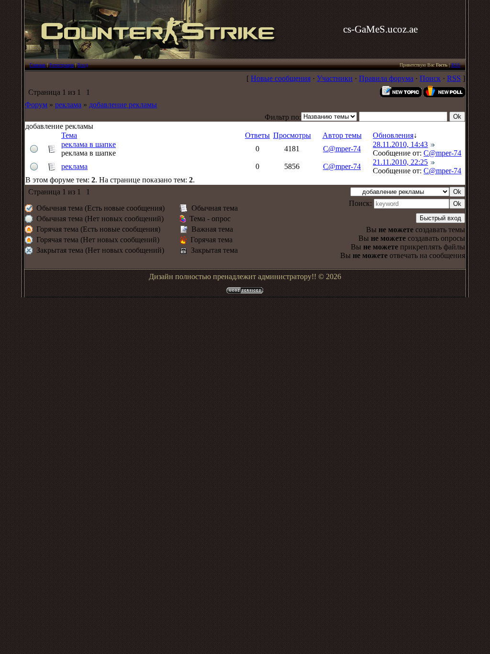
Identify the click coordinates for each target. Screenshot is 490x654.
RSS (455, 65)
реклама (68, 105)
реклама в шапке (88, 144)
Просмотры (292, 135)
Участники (335, 78)
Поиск (430, 78)
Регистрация (61, 65)
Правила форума (386, 78)
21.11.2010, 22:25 (400, 162)
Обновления (393, 135)
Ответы (257, 135)
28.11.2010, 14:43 (400, 144)
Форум (36, 105)
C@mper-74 (342, 149)
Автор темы (342, 135)
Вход (83, 65)
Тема (69, 135)
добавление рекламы (123, 105)
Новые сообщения (281, 78)
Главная (37, 65)
